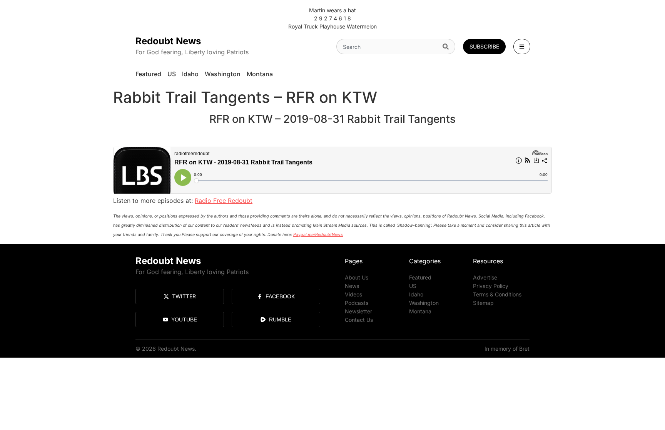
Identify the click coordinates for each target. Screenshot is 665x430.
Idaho (416, 294)
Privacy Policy (490, 286)
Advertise (485, 277)
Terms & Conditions (497, 294)
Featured (420, 277)
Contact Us (359, 319)
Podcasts (356, 302)
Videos (353, 294)
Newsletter (358, 311)
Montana (420, 311)
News (352, 286)
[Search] (447, 46)
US (412, 286)
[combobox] (387, 46)
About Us (356, 277)
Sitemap (483, 302)
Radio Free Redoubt (223, 200)
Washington (424, 302)
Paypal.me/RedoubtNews (318, 234)
